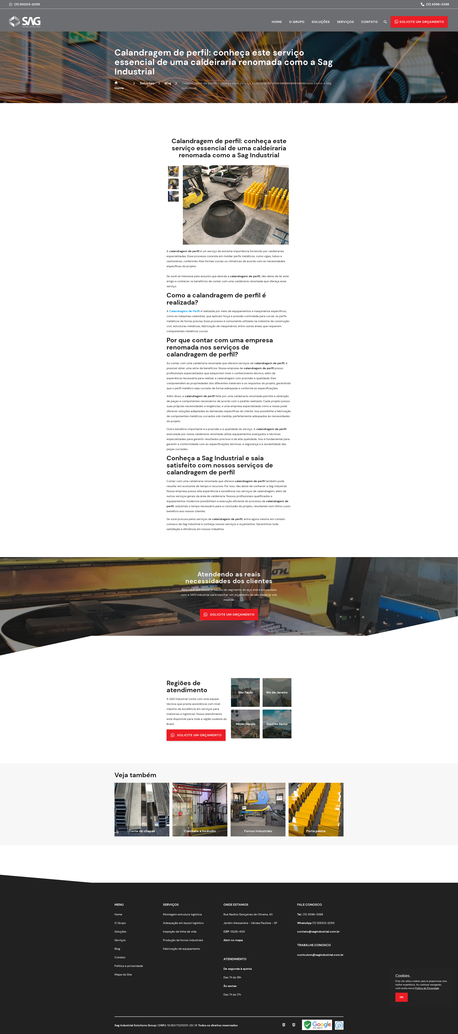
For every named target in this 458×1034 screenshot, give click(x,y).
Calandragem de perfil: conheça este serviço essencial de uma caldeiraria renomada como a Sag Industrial (223, 62)
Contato (369, 22)
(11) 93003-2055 (27, 4)
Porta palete (316, 831)
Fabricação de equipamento (181, 949)
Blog (117, 949)
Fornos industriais (258, 831)
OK (401, 997)
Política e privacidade (128, 966)
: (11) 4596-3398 (310, 914)
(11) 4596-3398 (437, 4)
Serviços (345, 22)
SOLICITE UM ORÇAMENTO (232, 614)
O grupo (296, 22)
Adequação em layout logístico (183, 923)
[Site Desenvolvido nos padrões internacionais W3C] (294, 1025)
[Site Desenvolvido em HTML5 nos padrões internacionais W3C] (284, 1025)
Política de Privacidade (427, 988)
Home (277, 22)
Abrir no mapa (233, 940)
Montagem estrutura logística (182, 914)
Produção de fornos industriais (183, 940)
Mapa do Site (123, 974)
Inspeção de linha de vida (179, 931)
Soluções (321, 22)
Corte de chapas (142, 831)
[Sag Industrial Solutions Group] (27, 24)
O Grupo (120, 923)
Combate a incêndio (200, 831)
